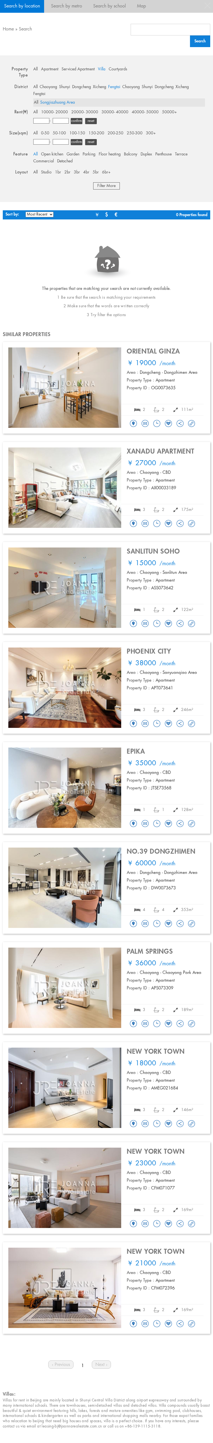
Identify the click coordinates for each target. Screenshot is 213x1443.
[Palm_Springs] (133, 1024)
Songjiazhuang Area (57, 102)
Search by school (109, 6)
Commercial (43, 161)
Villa (101, 69)
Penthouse (163, 154)
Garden (73, 154)
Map (141, 6)
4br (86, 172)
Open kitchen (52, 154)
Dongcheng (81, 87)
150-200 (96, 133)
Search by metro (66, 6)
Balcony (130, 154)
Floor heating (110, 154)
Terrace (181, 154)
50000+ (169, 112)
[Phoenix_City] (133, 724)
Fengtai (114, 87)
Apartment (49, 69)
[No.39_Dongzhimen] (133, 924)
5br (96, 172)
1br (58, 172)
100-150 (77, 133)
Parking (89, 154)
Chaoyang (48, 87)
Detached (65, 161)
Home (8, 29)
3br (77, 172)
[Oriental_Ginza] (133, 424)
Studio (46, 172)
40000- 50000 (145, 112)
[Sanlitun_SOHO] (133, 624)
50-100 (59, 133)
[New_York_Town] (133, 1124)
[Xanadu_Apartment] (133, 524)
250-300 (135, 133)
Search (25, 29)
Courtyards (118, 69)
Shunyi (64, 87)
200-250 (115, 133)
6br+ (106, 172)
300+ (151, 133)
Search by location (22, 6)
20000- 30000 (84, 112)
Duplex (146, 154)
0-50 (45, 133)
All (35, 69)
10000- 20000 (54, 112)
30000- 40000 (115, 112)
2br (67, 172)
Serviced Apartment (78, 69)
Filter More (106, 186)
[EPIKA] (133, 824)
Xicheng (99, 87)
